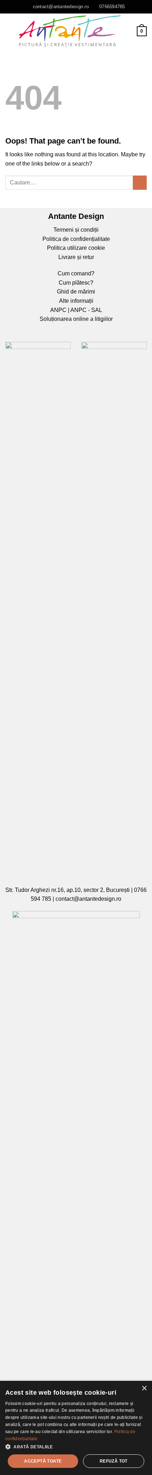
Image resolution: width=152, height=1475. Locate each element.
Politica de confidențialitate (76, 239)
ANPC (58, 310)
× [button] (144, 1388)
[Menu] (9, 31)
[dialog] (76, 1428)
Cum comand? (76, 273)
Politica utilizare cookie (76, 248)
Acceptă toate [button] (43, 1461)
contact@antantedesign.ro (88, 899)
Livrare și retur (76, 257)
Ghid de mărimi (76, 292)
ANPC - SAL (86, 310)
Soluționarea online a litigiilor (76, 319)
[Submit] (140, 182)
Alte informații (76, 301)
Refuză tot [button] (114, 1461)
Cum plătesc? (76, 283)
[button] (76, 1446)
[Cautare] (129, 31)
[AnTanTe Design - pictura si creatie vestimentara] (70, 31)
